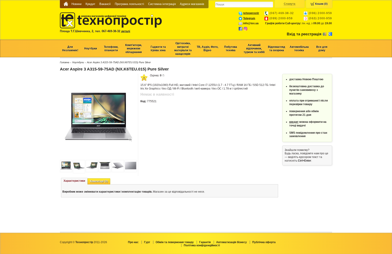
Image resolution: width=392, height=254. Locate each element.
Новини (76, 4)
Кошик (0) (321, 3)
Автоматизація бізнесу (231, 242)
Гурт (147, 242)
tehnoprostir (251, 13)
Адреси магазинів (192, 4)
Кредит (90, 4)
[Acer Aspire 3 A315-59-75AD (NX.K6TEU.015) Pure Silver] (98, 139)
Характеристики (74, 180)
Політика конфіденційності (202, 245)
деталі (125, 31)
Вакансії (105, 4)
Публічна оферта (264, 242)
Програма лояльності (129, 4)
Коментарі (99, 181)
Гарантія (205, 242)
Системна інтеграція (162, 4)
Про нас (133, 242)
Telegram (249, 18)
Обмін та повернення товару (175, 242)
